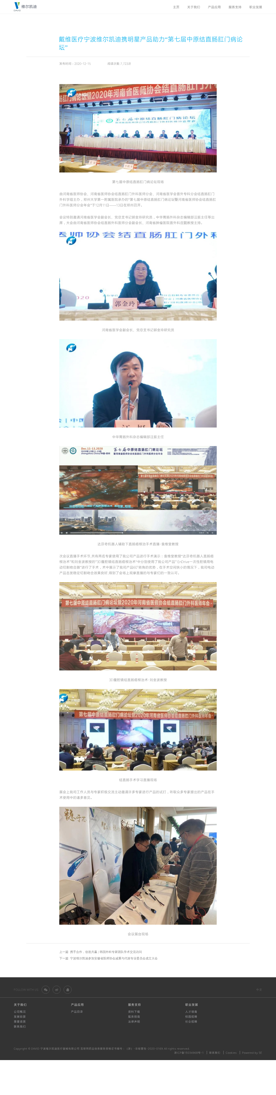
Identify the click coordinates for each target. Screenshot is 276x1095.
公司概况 (20, 1011)
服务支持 (235, 7)
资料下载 (134, 1011)
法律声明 (134, 1021)
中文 (259, 990)
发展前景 (20, 1016)
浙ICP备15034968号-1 (189, 1052)
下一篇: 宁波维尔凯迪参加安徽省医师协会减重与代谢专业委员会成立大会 (108, 958)
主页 (176, 7)
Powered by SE (252, 1052)
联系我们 (20, 1026)
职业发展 (255, 7)
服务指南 (134, 1016)
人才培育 (191, 1011)
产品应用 (214, 7)
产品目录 (77, 1011)
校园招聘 (191, 1016)
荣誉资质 (20, 1021)
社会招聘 (191, 1021)
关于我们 (193, 7)
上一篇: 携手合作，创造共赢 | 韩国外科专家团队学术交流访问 (100, 952)
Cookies (231, 1052)
